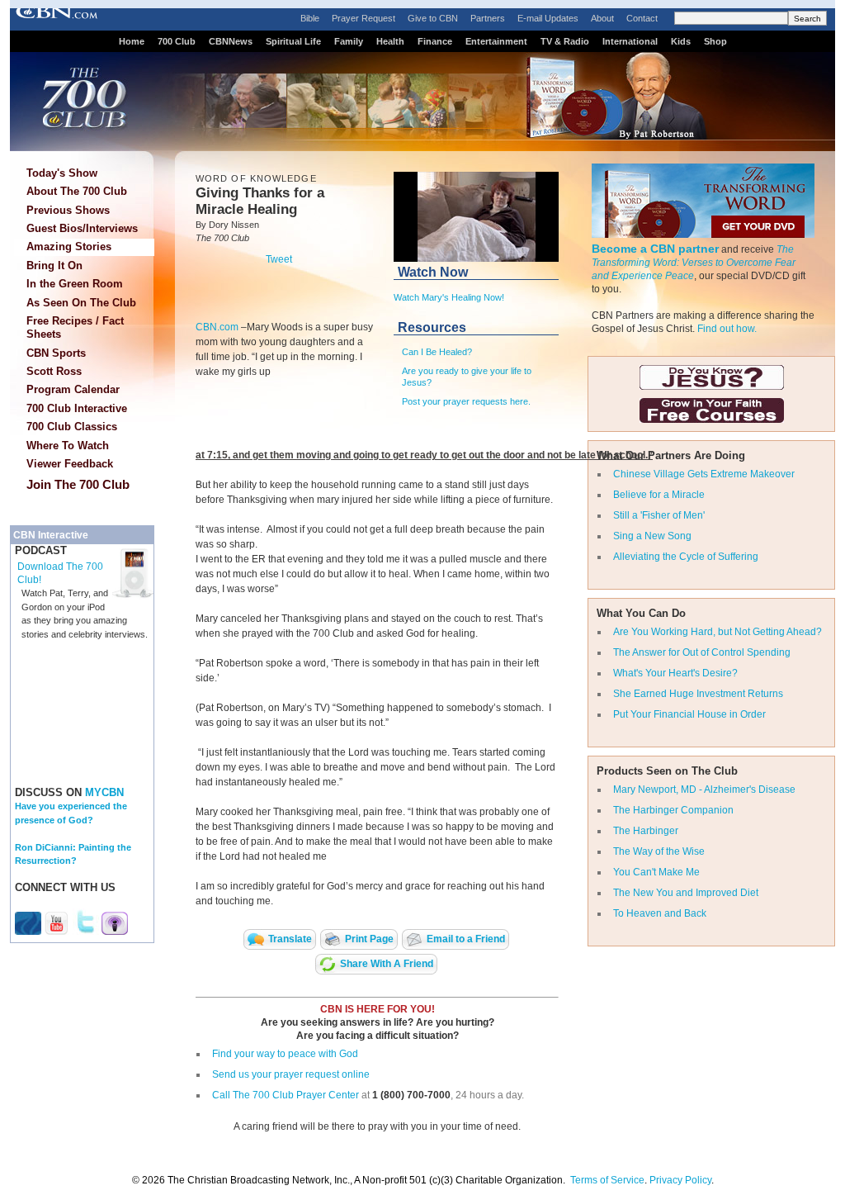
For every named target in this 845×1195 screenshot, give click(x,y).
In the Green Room (74, 283)
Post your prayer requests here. (466, 401)
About (602, 18)
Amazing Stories (68, 246)
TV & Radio (565, 41)
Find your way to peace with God (285, 1054)
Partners (487, 18)
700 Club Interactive (76, 408)
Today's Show (61, 173)
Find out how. (727, 328)
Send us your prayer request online (291, 1074)
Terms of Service (607, 1180)
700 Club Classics (71, 426)
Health (390, 41)
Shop (715, 41)
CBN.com (217, 327)
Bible (309, 18)
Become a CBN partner (655, 248)
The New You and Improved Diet (685, 893)
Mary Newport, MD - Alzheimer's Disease (704, 789)
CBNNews (231, 41)
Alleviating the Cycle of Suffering (685, 556)
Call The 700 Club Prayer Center (285, 1095)
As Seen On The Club (81, 302)
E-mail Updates (547, 18)
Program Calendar (73, 389)
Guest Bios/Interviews (82, 228)
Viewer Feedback (69, 464)
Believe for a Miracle (659, 494)
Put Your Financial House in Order (689, 714)
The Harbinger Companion (673, 810)
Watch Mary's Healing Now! (449, 297)
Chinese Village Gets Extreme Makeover (704, 474)
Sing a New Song (652, 536)
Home (131, 41)
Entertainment (496, 41)
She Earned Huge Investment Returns (698, 693)
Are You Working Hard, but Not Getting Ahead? (717, 632)
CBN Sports (56, 353)
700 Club (177, 41)
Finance (435, 41)
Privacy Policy (680, 1180)
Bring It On (54, 265)
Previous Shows (68, 210)
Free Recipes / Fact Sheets (75, 327)
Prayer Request (363, 18)
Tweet (279, 259)
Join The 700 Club (78, 484)
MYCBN (104, 792)
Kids (681, 41)
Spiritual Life (293, 41)
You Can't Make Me (656, 872)
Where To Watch (67, 445)
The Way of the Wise (659, 851)
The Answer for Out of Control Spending (702, 652)
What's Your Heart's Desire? (675, 673)
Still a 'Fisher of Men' (659, 515)
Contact (642, 18)
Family (348, 41)
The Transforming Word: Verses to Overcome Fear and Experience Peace (693, 263)
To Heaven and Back (659, 913)
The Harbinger (645, 831)
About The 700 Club (76, 191)
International (630, 41)
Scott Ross (54, 371)
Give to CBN (433, 18)
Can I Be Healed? (437, 352)
